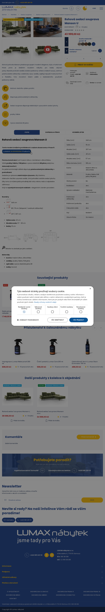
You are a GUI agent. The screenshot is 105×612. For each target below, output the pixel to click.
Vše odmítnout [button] (57, 320)
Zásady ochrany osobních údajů (45, 302)
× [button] (90, 288)
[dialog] (52, 306)
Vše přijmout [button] (78, 320)
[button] (28, 320)
